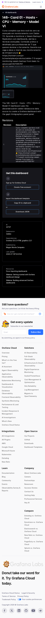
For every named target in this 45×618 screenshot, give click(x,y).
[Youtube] (33, 610)
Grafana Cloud (23, 578)
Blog (3, 477)
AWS (4, 443)
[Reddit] (40, 610)
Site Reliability (30, 386)
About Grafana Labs (32, 473)
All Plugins (6, 440)
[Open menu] (41, 7)
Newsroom (28, 484)
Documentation (8, 473)
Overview (5, 353)
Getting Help (29, 495)
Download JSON (22, 212)
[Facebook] (4, 610)
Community (6, 480)
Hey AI (27, 503)
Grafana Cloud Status (11, 425)
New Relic (6, 462)
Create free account (22, 187)
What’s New (7, 421)
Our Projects (29, 436)
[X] (11, 610)
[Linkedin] (19, 610)
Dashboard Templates (33, 447)
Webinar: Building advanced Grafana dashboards (19, 281)
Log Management (31, 390)
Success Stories (30, 488)
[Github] (26, 610)
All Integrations (8, 436)
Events (4, 484)
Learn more (36, 2)
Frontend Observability (11, 397)
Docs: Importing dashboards (16, 271)
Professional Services (33, 499)
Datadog (5, 458)
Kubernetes (6, 454)
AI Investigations (9, 417)
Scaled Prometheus (32, 376)
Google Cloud (7, 447)
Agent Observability (10, 370)
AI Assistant (7, 367)
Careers (27, 477)
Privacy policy (30, 338)
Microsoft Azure (8, 451)
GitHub (27, 440)
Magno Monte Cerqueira (15, 247)
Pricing (4, 356)
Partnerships (29, 480)
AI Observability (30, 353)
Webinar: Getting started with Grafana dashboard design (20, 276)
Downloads (28, 443)
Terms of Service (25, 2)
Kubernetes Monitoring (11, 380)
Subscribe (36, 332)
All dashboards (10, 12)
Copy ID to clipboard (22, 203)
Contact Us (28, 492)
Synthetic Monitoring (10, 401)
